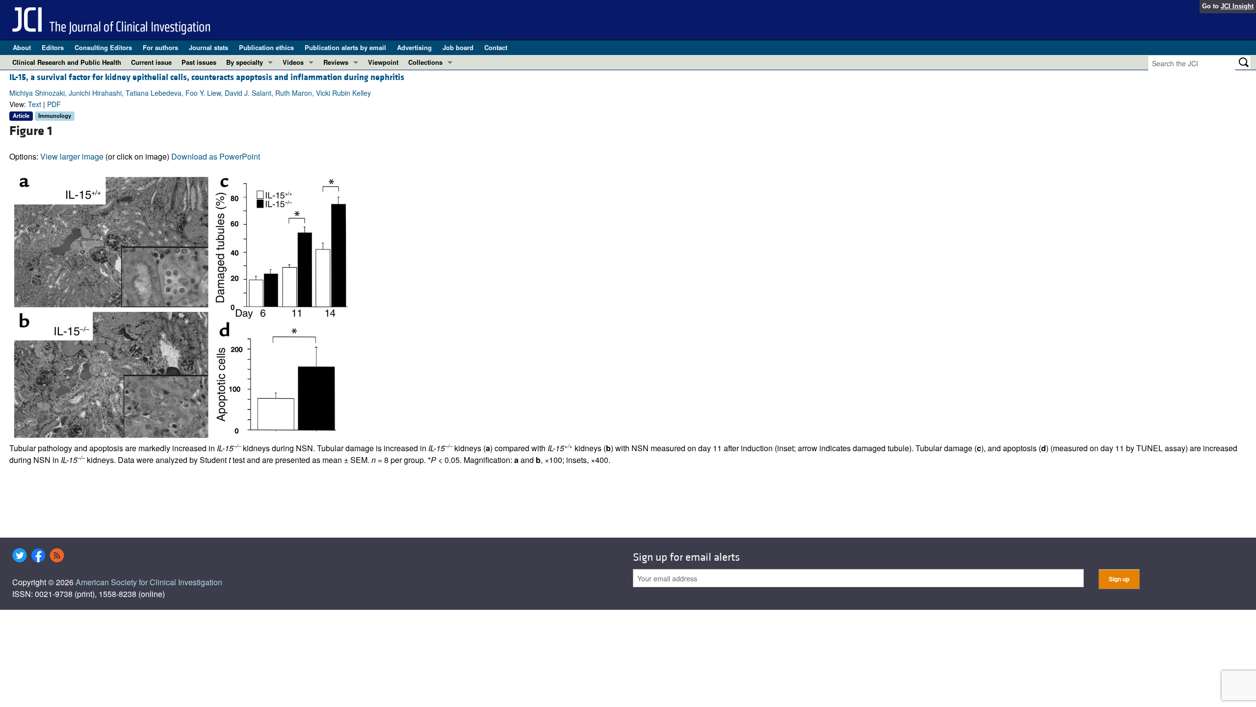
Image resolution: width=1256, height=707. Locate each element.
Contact (495, 47)
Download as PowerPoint (215, 156)
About (22, 47)
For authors (160, 47)
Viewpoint (383, 62)
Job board (458, 47)
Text (34, 104)
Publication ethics (266, 47)
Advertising (414, 47)
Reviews (335, 62)
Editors (53, 47)
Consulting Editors (103, 47)
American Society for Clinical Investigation (149, 582)
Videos (293, 62)
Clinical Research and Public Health (66, 62)
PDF (54, 104)
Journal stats (208, 47)
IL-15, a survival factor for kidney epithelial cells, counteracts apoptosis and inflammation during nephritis (206, 77)
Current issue (151, 62)
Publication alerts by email (345, 47)
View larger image (72, 156)
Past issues (199, 62)
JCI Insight (1237, 6)
